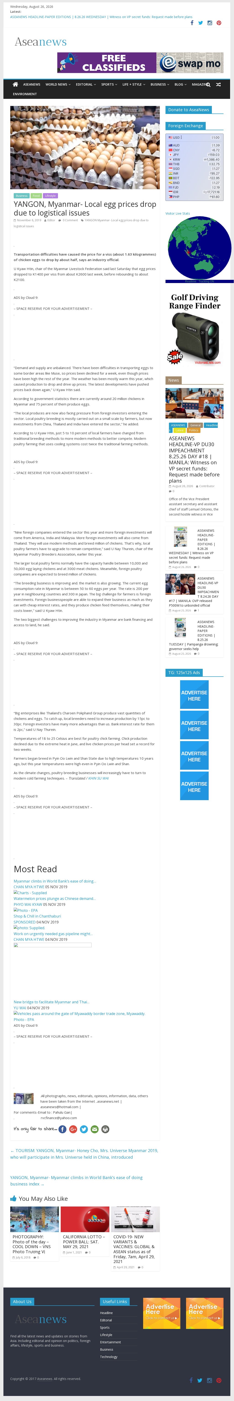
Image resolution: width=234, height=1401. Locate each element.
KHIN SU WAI (98, 778)
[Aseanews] (15, 84)
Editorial (84, 84)
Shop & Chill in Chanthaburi (37, 916)
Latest (180, 430)
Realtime (190, 281)
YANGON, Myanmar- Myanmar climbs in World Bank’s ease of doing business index (76, 1181)
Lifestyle (50, 196)
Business (158, 84)
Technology (108, 1357)
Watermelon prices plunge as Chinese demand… (55, 898)
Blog (179, 84)
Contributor (207, 486)
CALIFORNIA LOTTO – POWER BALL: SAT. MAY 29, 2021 (84, 1241)
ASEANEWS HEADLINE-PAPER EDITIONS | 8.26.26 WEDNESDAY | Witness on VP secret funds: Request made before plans (101, 17)
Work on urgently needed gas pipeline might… (53, 933)
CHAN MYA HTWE (29, 886)
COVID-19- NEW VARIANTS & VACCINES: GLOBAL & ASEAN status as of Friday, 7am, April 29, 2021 (134, 1249)
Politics (193, 430)
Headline (106, 1313)
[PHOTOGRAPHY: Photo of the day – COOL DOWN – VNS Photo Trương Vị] (34, 1209)
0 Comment (70, 220)
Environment (25, 94)
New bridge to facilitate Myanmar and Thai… (51, 1001)
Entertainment (110, 1342)
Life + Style (132, 84)
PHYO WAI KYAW (28, 904)
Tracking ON (206, 281)
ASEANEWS (31, 84)
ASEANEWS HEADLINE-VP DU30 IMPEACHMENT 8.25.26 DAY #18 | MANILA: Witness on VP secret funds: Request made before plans (194, 459)
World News (56, 84)
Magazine (200, 84)
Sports (107, 84)
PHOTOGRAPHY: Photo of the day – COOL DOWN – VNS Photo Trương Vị (32, 1244)
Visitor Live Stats (178, 213)
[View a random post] (218, 84)
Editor (51, 220)
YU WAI (20, 1007)
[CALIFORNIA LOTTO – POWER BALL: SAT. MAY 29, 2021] (85, 1209)
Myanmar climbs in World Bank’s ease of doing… (55, 881)
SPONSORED (25, 922)
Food (36, 196)
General (195, 425)
